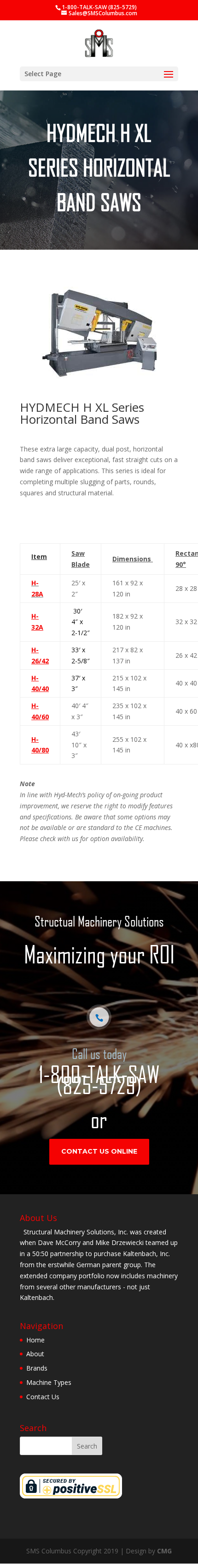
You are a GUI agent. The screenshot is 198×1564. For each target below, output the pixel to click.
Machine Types (48, 1382)
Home (35, 1339)
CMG (164, 1550)
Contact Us (42, 1396)
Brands (36, 1368)
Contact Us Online (99, 1151)
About (35, 1353)
